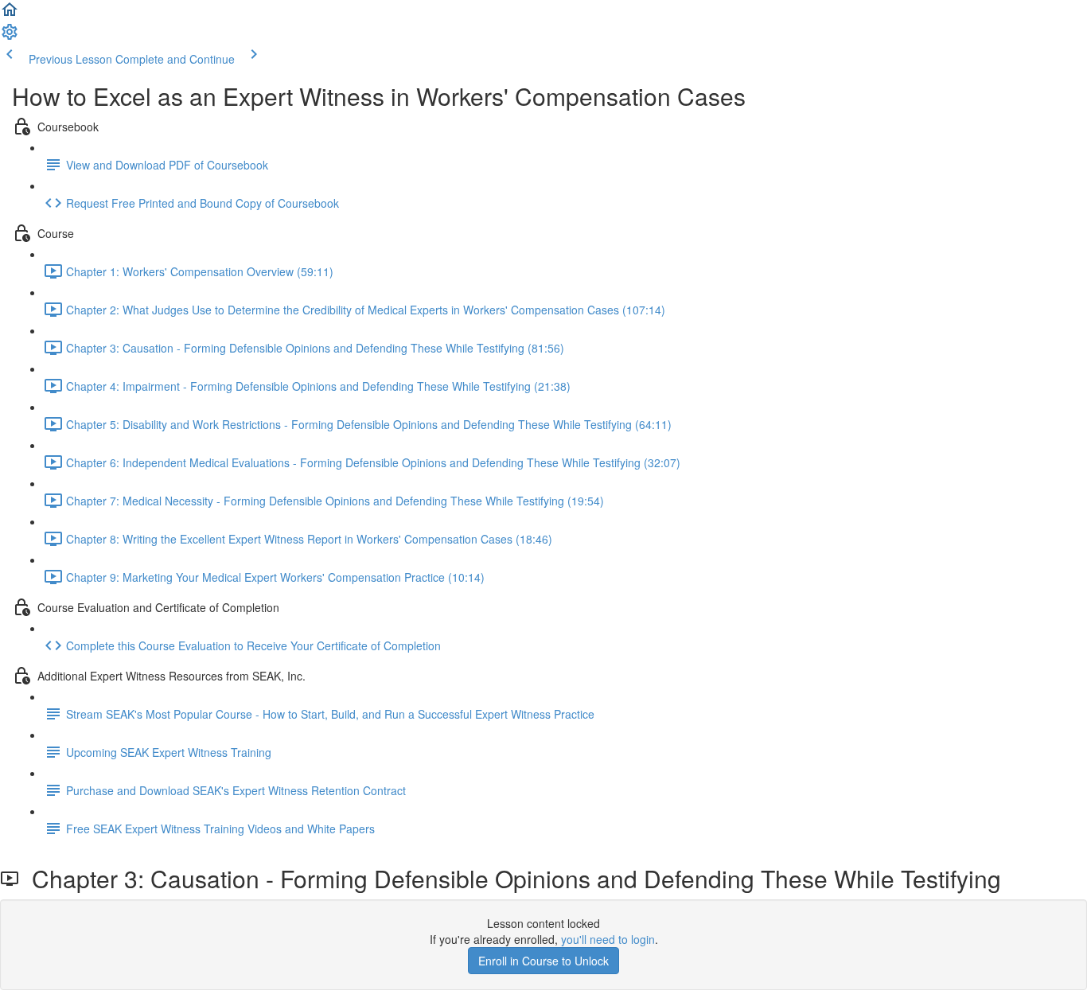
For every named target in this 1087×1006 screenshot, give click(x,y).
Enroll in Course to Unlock (543, 961)
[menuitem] (9, 37)
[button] (9, 14)
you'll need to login (608, 939)
